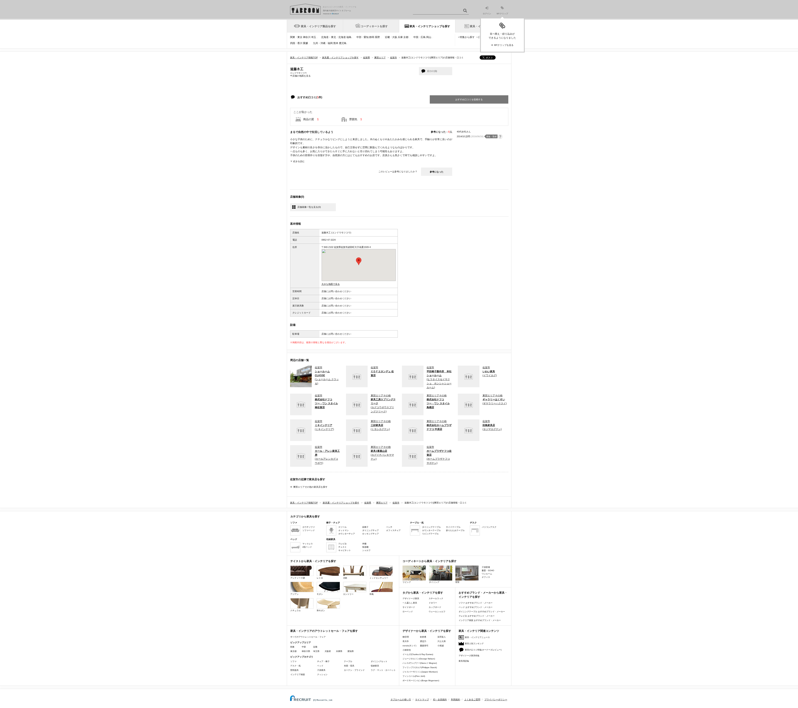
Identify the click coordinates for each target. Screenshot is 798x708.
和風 (371, 594)
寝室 (457, 582)
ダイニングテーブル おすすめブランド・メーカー (482, 611)
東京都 (293, 651)
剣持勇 (423, 637)
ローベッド (408, 611)
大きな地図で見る (330, 284)
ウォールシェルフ (437, 611)
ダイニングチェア (370, 530)
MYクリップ (502, 13)
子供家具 (321, 670)
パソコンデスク (489, 527)
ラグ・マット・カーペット (383, 670)
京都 (405, 37)
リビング (407, 582)
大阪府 (328, 651)
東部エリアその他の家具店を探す (310, 487)
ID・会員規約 (440, 699)
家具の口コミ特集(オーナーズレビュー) (483, 650)
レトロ (320, 578)
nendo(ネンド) (409, 645)
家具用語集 (464, 661)
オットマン (343, 530)
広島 (423, 37)
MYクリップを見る (504, 45)
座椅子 (365, 527)
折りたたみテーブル (455, 530)
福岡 (330, 43)
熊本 (335, 43)
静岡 (371, 37)
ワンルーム (487, 574)
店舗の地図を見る (301, 76)
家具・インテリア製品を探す (318, 26)
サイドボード (409, 607)
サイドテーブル (453, 527)
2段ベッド (307, 547)
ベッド (320, 666)
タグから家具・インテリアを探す (423, 592)
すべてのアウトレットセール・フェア (308, 637)
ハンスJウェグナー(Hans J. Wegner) (420, 663)
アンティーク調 (297, 578)
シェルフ (366, 550)
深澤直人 (441, 637)
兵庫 (400, 37)
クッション (322, 674)
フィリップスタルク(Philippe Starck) (420, 667)
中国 (415, 37)
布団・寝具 (349, 666)
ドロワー (433, 603)
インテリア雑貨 (297, 674)
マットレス (307, 544)
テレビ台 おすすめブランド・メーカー (477, 616)
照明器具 (294, 670)
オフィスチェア (393, 530)
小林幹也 (407, 650)
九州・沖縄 (319, 43)
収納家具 (375, 666)
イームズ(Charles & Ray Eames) (418, 654)
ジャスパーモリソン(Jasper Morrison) (420, 672)
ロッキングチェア (370, 534)
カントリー (348, 594)
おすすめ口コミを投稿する (469, 99)
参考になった (436, 171)
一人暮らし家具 (410, 603)
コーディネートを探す (374, 26)
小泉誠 (440, 645)
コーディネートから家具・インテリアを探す (430, 561)
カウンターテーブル (431, 530)
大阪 (394, 37)
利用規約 (455, 699)
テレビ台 (342, 544)
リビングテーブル (430, 534)
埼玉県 (316, 651)
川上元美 (441, 641)
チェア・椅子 (323, 661)
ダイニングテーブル (431, 527)
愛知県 (350, 651)
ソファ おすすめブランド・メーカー (476, 603)
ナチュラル (295, 610)
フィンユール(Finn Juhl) (414, 676)
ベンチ (389, 527)
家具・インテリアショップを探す (430, 26)
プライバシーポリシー (495, 699)
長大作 (406, 641)
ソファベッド (308, 530)
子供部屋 (486, 567)
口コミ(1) (432, 71)
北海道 (342, 37)
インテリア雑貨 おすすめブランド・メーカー (480, 620)
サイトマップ (422, 699)
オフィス (486, 577)
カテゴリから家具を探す (305, 516)
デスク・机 (295, 666)
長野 (377, 37)
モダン (320, 594)
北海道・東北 (328, 37)
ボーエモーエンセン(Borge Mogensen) (421, 680)
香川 (299, 43)
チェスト (342, 547)
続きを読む (299, 161)
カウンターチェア (346, 534)
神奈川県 (306, 651)
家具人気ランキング (474, 643)
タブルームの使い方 (400, 699)
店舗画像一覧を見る (309, 207)
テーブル (348, 661)
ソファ (293, 661)
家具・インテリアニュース (477, 637)
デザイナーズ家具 (411, 598)
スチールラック (436, 598)
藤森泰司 (424, 645)
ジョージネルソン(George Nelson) (419, 659)
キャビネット (344, 550)
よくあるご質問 (472, 699)
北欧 (345, 578)
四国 (292, 43)
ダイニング (434, 582)
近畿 (387, 37)
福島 (348, 37)
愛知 (366, 37)
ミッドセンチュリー (378, 578)
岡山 (428, 37)
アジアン (294, 594)
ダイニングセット (379, 661)
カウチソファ (308, 527)
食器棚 (365, 547)
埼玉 (313, 37)
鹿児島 (342, 43)
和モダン (321, 610)
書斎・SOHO (488, 570)
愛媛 (305, 43)
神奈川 (306, 37)
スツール (342, 527)
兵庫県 (339, 651)
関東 (292, 37)
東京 (299, 37)
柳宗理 (406, 637)
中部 (358, 37)
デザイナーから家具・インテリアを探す (427, 630)
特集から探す (467, 37)
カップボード (435, 607)
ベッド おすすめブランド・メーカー (476, 607)
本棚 (364, 544)
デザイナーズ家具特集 (469, 655)
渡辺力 (423, 641)
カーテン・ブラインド (354, 670)
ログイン (487, 13)
